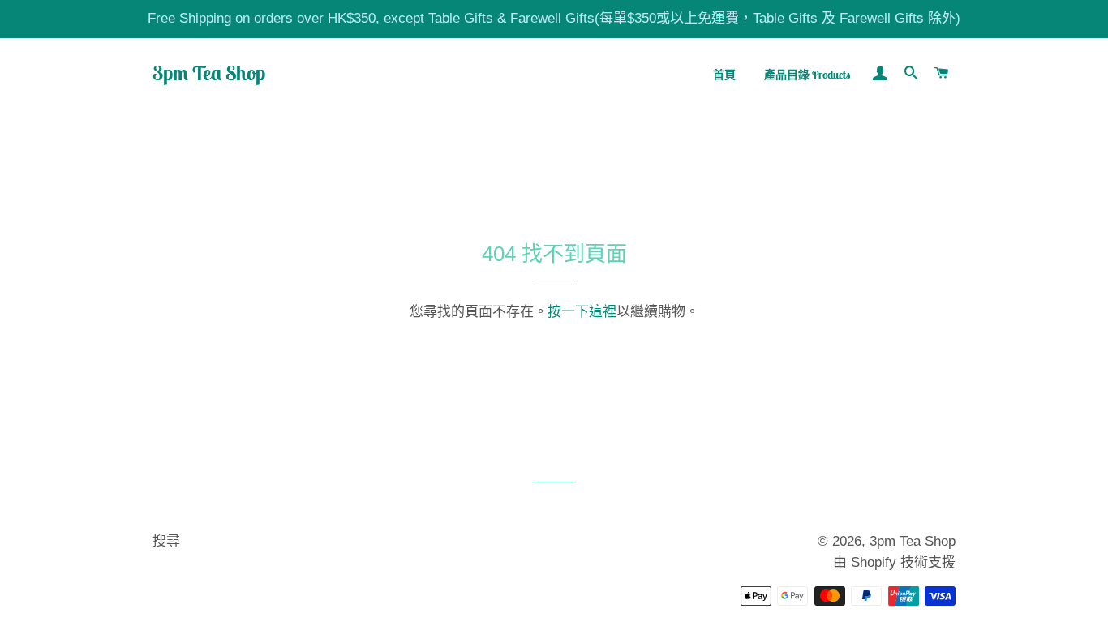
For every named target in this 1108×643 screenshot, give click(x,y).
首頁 (724, 74)
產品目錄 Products (807, 74)
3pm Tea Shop (208, 73)
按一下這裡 (582, 311)
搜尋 (166, 541)
